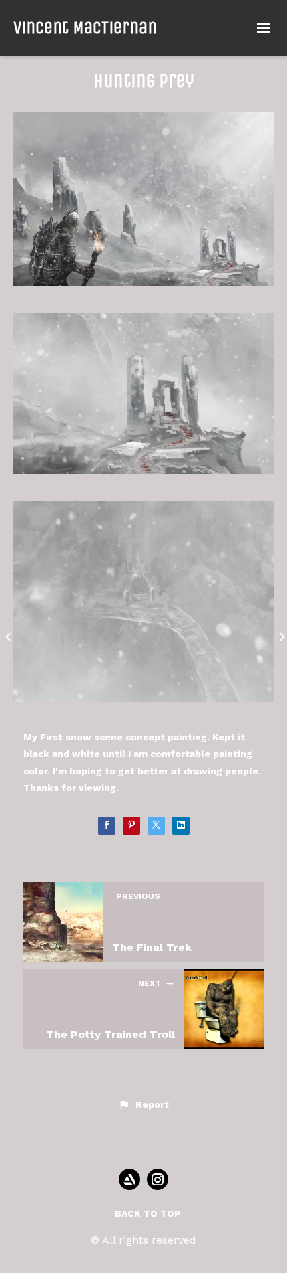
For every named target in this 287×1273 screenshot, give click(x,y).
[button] (143, 1105)
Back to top (148, 1213)
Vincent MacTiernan (85, 27)
